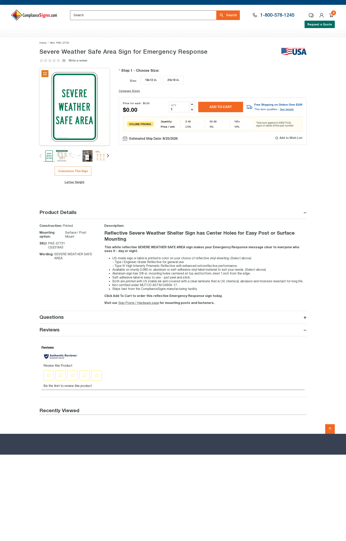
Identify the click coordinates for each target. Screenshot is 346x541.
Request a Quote (319, 24)
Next (108, 156)
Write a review (78, 60)
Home (42, 42)
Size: (133, 80)
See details (287, 109)
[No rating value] (50, 60)
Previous (40, 156)
